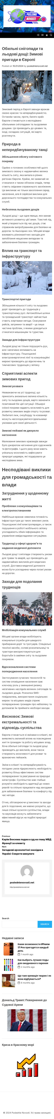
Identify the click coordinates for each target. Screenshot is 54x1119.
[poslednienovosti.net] (27, 871)
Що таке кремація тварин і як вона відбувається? (34, 977)
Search (5, 918)
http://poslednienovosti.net (19, 887)
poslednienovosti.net (37, 66)
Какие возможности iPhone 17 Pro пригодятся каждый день (34, 947)
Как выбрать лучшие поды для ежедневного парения (33, 961)
